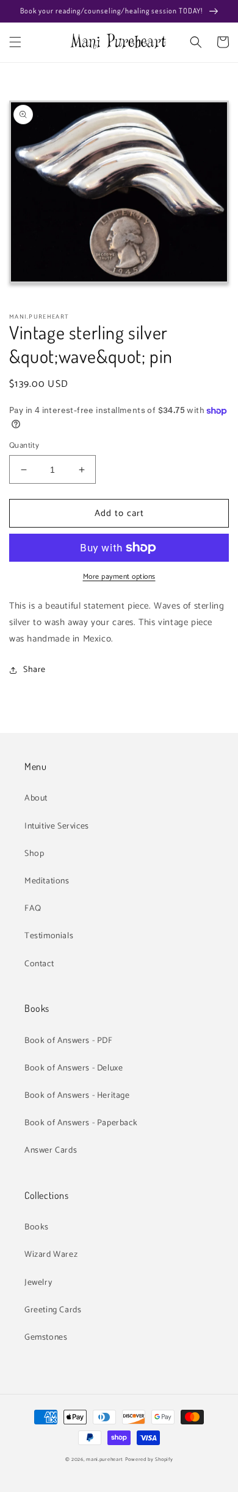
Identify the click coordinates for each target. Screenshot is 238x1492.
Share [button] (34, 670)
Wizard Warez (51, 1255)
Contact (39, 964)
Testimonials (48, 936)
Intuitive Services (56, 826)
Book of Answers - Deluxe (73, 1068)
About (36, 798)
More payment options (119, 576)
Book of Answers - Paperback (80, 1123)
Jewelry (38, 1283)
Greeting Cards (52, 1310)
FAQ (32, 909)
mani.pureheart (104, 1459)
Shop (34, 854)
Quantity (24, 446)
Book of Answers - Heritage (77, 1096)
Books (36, 1227)
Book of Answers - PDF (68, 1041)
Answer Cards (50, 1151)
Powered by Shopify (149, 1459)
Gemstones (45, 1338)
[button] (15, 42)
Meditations (47, 881)
